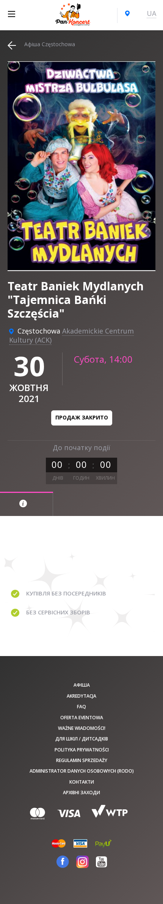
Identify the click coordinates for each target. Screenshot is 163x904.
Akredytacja (81, 696)
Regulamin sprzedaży (81, 760)
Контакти (81, 782)
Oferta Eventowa (81, 717)
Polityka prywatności (82, 750)
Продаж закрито (81, 417)
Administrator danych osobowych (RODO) (82, 771)
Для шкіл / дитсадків (81, 739)
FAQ (81, 706)
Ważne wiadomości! (81, 728)
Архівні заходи (81, 792)
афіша (82, 685)
